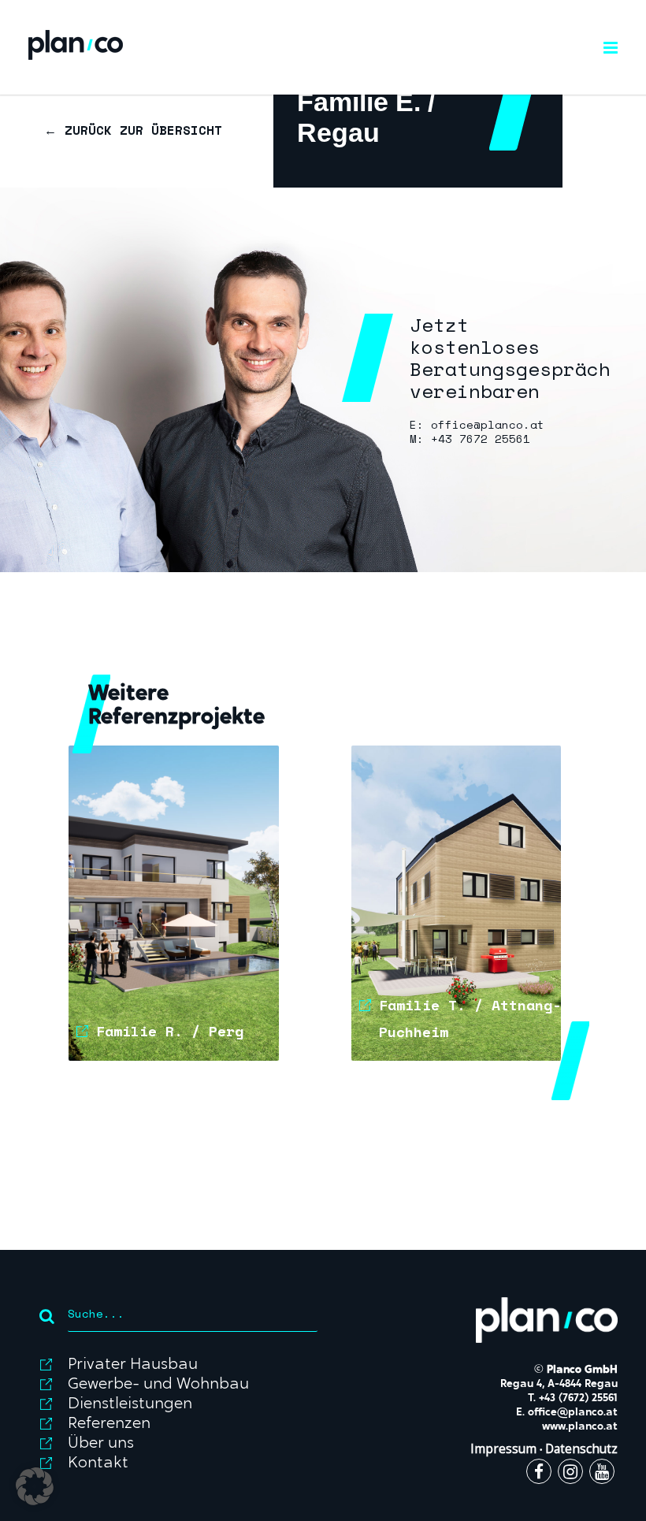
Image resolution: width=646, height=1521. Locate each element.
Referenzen (109, 1424)
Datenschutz (581, 1449)
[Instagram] (570, 1473)
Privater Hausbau (133, 1365)
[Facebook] (539, 1473)
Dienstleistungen (130, 1404)
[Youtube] (602, 1473)
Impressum (503, 1449)
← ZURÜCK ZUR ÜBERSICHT (133, 130)
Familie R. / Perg (169, 1031)
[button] (34, 1486)
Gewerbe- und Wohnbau (158, 1385)
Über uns (101, 1444)
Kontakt (98, 1463)
